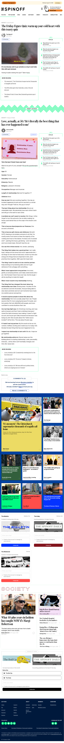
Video (2, 704)
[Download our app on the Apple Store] (52, 724)
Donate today (53, 10)
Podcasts (45, 14)
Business (16, 715)
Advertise (34, 704)
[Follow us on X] (5, 724)
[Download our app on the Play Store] (55, 724)
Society (4, 22)
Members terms (42, 707)
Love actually (9, 129)
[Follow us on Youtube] (8, 724)
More (38, 14)
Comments (33, 134)
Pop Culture (11, 14)
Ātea (18, 14)
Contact (28, 704)
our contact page (5, 734)
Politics (3, 14)
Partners (3, 712)
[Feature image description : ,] (49, 601)
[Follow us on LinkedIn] (14, 724)
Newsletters (54, 14)
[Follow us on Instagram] (11, 724)
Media (15, 712)
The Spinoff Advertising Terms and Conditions (47, 728)
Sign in (58, 2)
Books (24, 14)
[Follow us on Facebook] (2, 724)
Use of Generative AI (28, 711)
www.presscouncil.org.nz (56, 734)
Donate (40, 704)
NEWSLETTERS (32, 651)
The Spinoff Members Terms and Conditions (21, 728)
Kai (2, 707)
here (28, 72)
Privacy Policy (4, 728)
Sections (30, 14)
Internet (3, 710)
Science (3, 715)
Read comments (19, 390)
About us (28, 707)
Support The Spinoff (9, 3)
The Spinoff (9, 34)
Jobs (33, 707)
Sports (15, 710)
